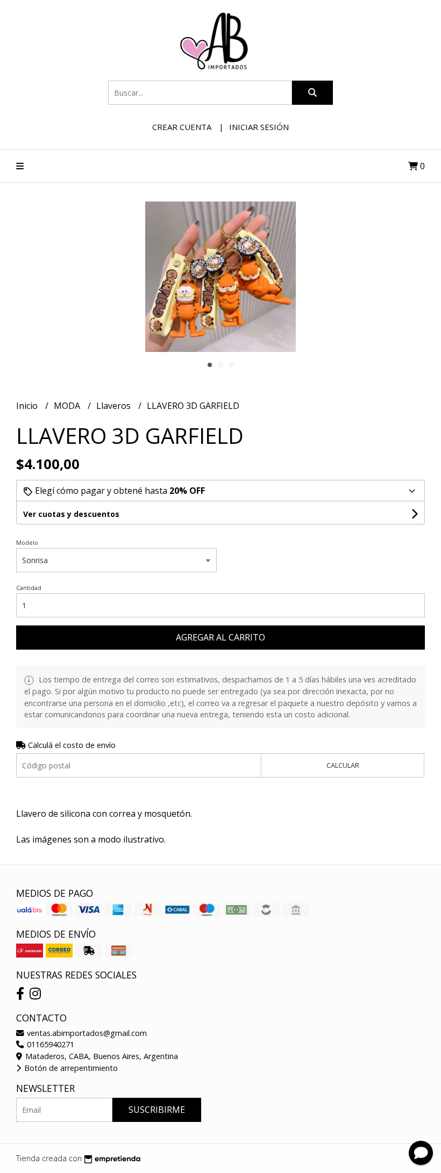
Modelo (27, 542)
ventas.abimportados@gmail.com (86, 1033)
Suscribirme (157, 1110)
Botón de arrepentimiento (70, 1068)
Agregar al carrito (220, 637)
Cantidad (28, 588)
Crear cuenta (181, 126)
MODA (68, 406)
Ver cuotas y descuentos (71, 514)
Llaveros (114, 406)
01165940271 (49, 1044)
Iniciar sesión (259, 126)
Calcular (342, 765)
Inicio (28, 406)
